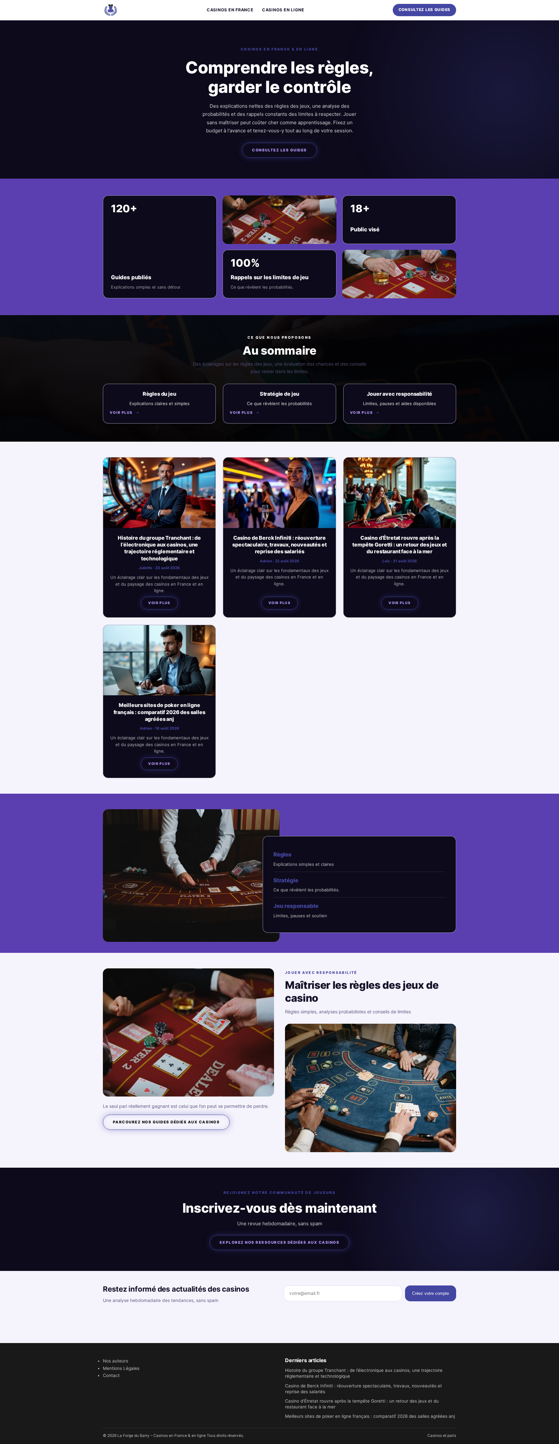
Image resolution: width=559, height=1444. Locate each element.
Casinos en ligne (283, 9)
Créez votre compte (430, 1293)
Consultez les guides (424, 9)
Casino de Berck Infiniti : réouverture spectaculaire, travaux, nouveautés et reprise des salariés (279, 545)
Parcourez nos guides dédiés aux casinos (166, 1122)
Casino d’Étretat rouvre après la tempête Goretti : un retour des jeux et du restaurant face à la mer (399, 545)
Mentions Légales (121, 1368)
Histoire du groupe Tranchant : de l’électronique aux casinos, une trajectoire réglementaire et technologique (159, 548)
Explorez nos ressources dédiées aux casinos (279, 1242)
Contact (111, 1375)
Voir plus (159, 603)
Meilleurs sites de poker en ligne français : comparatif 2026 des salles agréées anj (159, 712)
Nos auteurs (115, 1360)
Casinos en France (230, 9)
